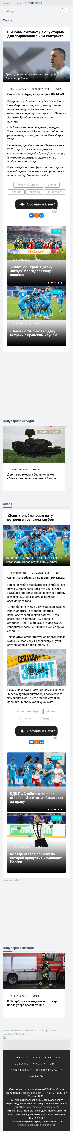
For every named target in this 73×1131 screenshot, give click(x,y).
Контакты (36, 1076)
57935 (35, 469)
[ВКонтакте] (31, 215)
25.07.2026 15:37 (18, 996)
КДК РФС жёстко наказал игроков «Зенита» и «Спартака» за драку (36, 798)
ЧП (57, 958)
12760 (38, 846)
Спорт (56, 231)
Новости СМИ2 (11, 880)
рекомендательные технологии (36, 1124)
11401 (38, 786)
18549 (38, 260)
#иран (45, 718)
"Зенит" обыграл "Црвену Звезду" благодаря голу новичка (31, 271)
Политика (34, 1058)
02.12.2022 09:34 (21, 786)
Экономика (53, 1058)
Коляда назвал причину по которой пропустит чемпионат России (36, 858)
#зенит (16, 192)
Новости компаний (48, 1070)
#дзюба (34, 192)
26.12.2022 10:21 (40, 89)
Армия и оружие (49, 432)
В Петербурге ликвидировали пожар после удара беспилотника (32, 1003)
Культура (39, 1064)
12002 (38, 324)
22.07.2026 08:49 (18, 469)
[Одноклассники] (36, 215)
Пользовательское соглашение (38, 1107)
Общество (22, 1064)
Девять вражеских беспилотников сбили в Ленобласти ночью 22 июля (31, 476)
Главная (18, 1058)
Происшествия (21, 1070)
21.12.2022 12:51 (21, 324)
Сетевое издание (31, 1092)
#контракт (55, 192)
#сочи (52, 184)
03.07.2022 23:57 (21, 260)
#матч (28, 718)
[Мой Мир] (41, 215)
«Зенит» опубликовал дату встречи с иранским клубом (33, 333)
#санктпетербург (28, 184)
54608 (35, 996)
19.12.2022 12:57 (21, 846)
